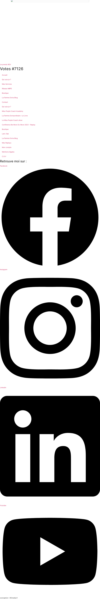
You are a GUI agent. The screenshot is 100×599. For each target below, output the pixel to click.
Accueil (4, 75)
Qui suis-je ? (6, 79)
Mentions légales (8, 152)
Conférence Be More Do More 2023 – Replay (18, 125)
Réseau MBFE (7, 89)
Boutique (5, 93)
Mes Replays (6, 143)
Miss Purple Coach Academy (12, 111)
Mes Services (7, 84)
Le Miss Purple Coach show (12, 120)
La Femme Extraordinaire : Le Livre (15, 116)
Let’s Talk (5, 134)
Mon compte (6, 147)
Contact (5, 102)
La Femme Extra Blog (10, 98)
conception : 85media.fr (9, 598)
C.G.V (4, 156)
